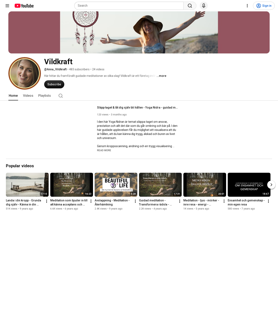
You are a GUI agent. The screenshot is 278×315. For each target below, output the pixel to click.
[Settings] (247, 5)
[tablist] (139, 96)
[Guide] (7, 5)
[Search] (189, 6)
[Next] (271, 185)
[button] (104, 150)
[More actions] (47, 201)
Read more (104, 150)
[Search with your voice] (204, 6)
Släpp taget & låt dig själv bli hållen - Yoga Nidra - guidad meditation (138, 107)
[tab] (13, 96)
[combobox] (130, 5)
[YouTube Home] (23, 5)
